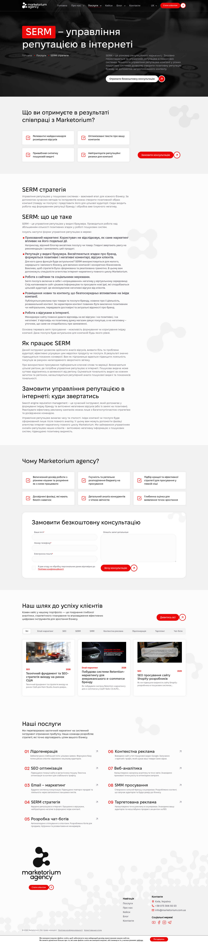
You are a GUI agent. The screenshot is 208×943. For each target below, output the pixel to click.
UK (152, 5)
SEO (64, 631)
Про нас (128, 907)
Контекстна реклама (113, 631)
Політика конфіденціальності (70, 930)
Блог (126, 916)
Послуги (128, 903)
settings (140, 940)
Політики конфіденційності (51, 569)
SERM (78, 631)
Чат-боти (178, 631)
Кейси (109, 5)
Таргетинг (160, 631)
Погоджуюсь (159, 939)
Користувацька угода (93, 930)
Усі (27, 631)
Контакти (134, 5)
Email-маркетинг (45, 631)
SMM (92, 631)
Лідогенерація (139, 631)
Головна (62, 5)
